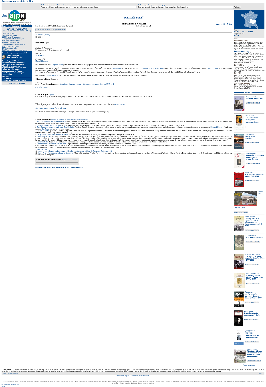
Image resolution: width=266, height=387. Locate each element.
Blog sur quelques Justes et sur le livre (51, 121)
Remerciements (144, 376)
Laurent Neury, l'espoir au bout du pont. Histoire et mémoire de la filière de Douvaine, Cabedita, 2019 (75, 151)
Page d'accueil (5, 15)
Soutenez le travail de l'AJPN (17, 1)
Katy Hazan (249, 332)
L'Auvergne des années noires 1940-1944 (254, 175)
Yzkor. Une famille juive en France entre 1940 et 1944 (254, 277)
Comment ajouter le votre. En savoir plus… (51, 108)
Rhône (236, 35)
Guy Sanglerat (251, 153)
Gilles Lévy (249, 172)
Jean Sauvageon (252, 121)
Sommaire (39, 35)
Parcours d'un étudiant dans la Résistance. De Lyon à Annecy (255, 157)
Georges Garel (250, 330)
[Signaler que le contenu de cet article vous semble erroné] (59, 167)
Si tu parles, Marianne (254, 237)
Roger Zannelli (251, 97)
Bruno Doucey (251, 235)
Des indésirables (252, 123)
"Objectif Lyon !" (43, 149)
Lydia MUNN (249, 135)
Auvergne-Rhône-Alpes (243, 32)
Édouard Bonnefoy (241, 52)
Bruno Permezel (252, 349)
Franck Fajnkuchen (252, 273)
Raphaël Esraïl (57, 65)
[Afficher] (47, 35)
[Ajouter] (51, 94)
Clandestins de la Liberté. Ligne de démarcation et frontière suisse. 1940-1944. (254, 222)
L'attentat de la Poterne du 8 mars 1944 (51, 144)
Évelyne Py (249, 292)
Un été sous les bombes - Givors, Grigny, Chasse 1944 (253, 296)
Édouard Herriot (216, 127)
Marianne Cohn (42, 142)
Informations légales (123, 376)
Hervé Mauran (251, 119)
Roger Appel (116, 68)
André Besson (250, 216)
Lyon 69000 (221, 24)
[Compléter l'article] (41, 87)
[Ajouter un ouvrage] (249, 365)
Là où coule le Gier (44, 136)
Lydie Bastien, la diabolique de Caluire (253, 314)
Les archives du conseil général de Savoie (52, 134)
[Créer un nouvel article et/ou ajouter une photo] (50, 29)
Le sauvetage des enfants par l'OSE (252, 336)
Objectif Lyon (239, 208)
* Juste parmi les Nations (10, 373)
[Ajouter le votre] (119, 104)
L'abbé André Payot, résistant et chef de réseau (55, 153)
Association (134, 376)
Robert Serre (250, 116)
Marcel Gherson (41, 61)
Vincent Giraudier (252, 117)
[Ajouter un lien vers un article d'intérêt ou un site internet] (70, 119)
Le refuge (248, 138)
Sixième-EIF (39, 55)
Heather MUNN (250, 136)
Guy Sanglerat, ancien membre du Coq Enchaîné (56, 127)
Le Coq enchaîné (43, 131)
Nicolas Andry (260, 192)
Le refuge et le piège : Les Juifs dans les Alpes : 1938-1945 (254, 258)
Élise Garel (248, 333)
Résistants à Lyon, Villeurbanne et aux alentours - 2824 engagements (254, 353)
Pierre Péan (248, 311)
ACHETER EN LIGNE (253, 103)
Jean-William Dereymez (253, 254)
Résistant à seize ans (254, 98)
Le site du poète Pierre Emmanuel (49, 125)
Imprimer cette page (17, 83)
